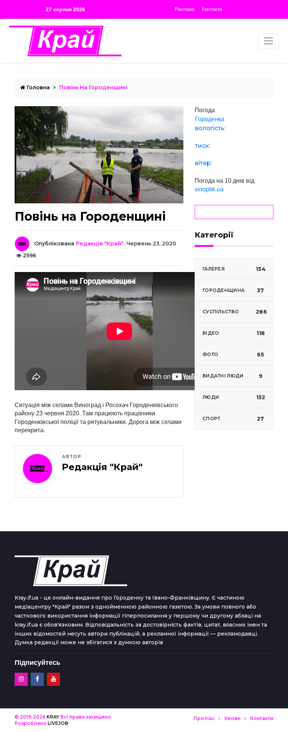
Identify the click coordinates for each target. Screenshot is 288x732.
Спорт (233, 418)
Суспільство (234, 311)
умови (232, 718)
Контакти (212, 9)
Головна (37, 87)
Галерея (234, 269)
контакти (261, 718)
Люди (233, 397)
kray (52, 717)
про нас (204, 718)
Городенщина (233, 290)
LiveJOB (58, 723)
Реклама (184, 9)
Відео (233, 333)
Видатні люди (232, 376)
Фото (233, 354)
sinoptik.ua (209, 189)
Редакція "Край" (99, 243)
